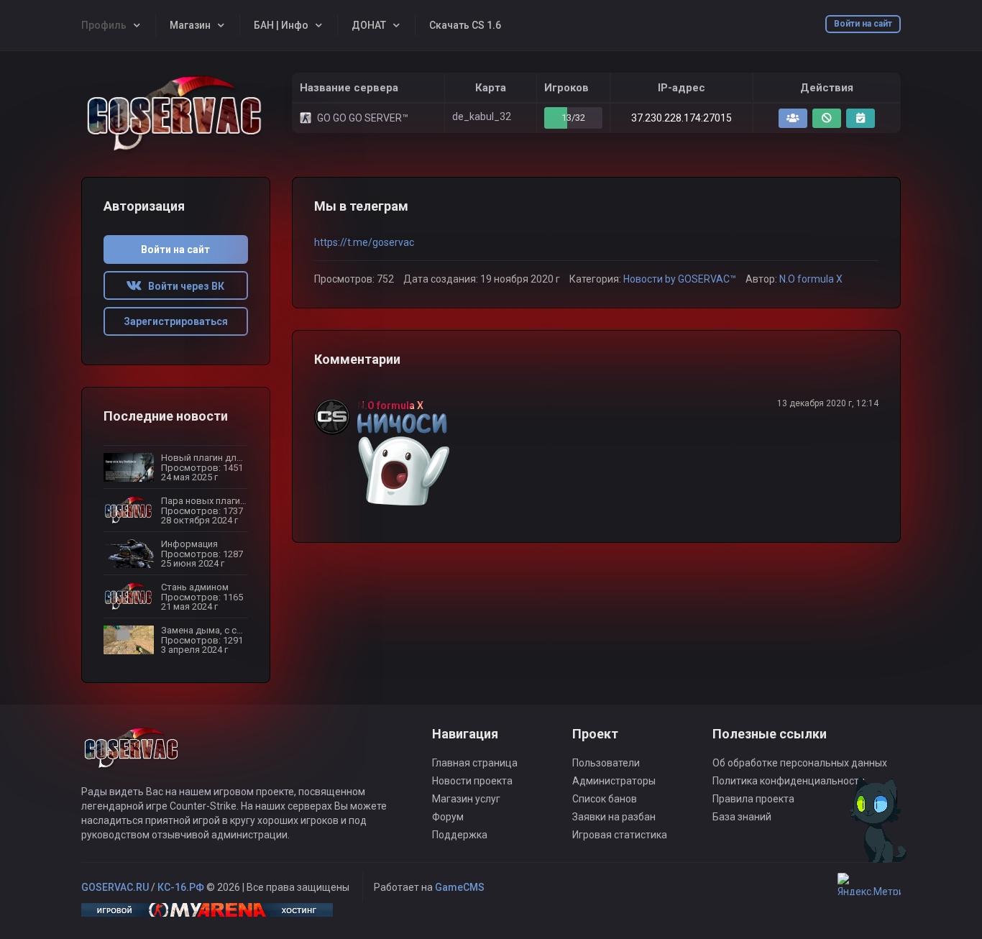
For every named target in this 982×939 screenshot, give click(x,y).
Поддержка (459, 834)
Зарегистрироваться (176, 321)
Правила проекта (753, 799)
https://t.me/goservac (364, 242)
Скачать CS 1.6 (465, 25)
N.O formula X (811, 279)
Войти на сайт (863, 24)
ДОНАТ (369, 25)
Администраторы (614, 781)
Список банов (604, 799)
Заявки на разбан (614, 817)
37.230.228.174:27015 (681, 118)
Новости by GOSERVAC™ (679, 279)
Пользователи (606, 763)
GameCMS (460, 887)
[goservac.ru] (175, 114)
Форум (448, 817)
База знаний (741, 817)
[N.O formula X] (335, 417)
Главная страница (475, 763)
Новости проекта (472, 781)
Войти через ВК (183, 286)
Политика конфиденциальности (788, 781)
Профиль (104, 25)
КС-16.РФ (180, 887)
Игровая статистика (619, 834)
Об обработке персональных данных (799, 763)
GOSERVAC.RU (115, 887)
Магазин (190, 25)
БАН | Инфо (281, 25)
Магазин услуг (466, 799)
